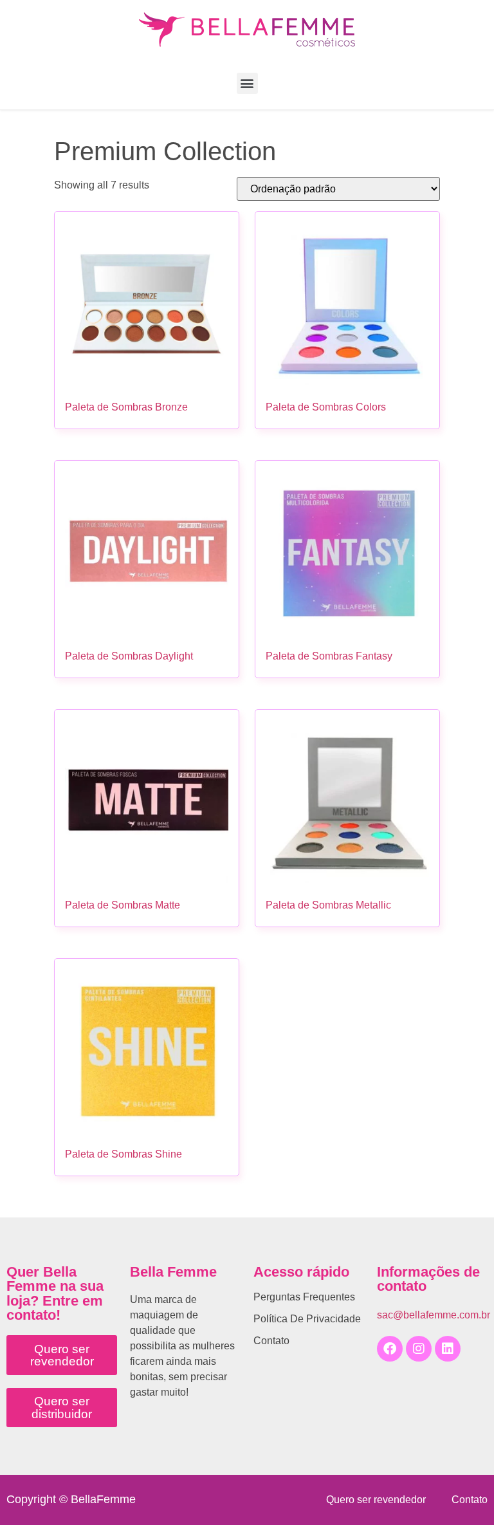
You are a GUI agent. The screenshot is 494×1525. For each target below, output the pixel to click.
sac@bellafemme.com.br (433, 1314)
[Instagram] (419, 1349)
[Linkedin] (448, 1349)
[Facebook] (390, 1349)
